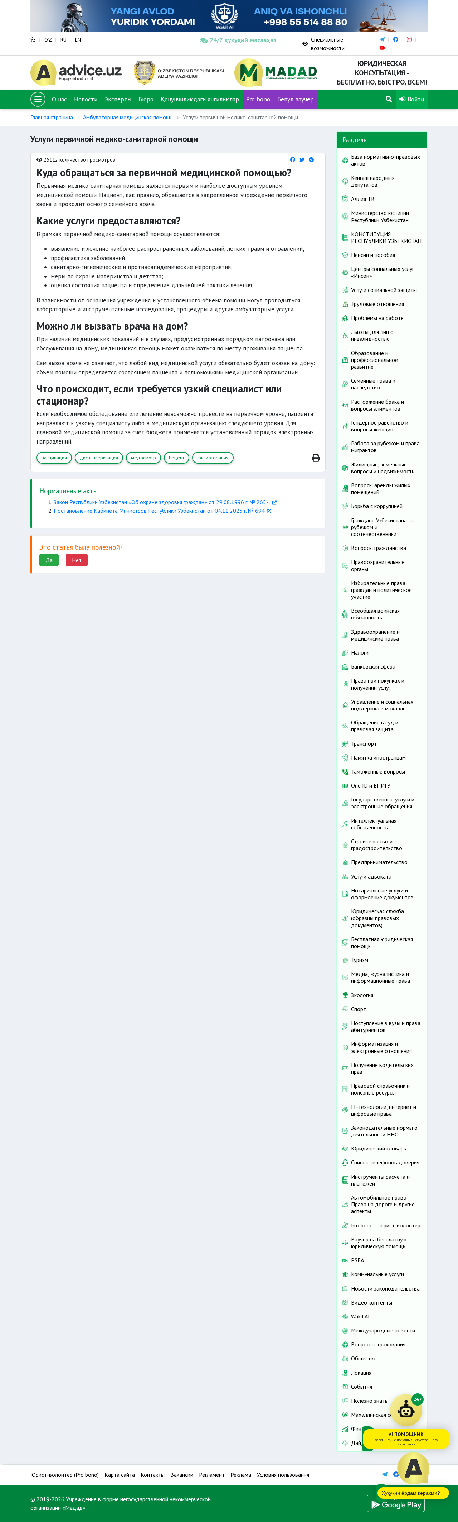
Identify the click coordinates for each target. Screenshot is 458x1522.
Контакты (153, 1474)
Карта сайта (119, 1474)
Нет (77, 560)
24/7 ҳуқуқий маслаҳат (243, 40)
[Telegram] (311, 159)
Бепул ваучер (295, 99)
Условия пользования (283, 1474)
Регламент (212, 1474)
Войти (415, 99)
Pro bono (258, 99)
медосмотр (143, 457)
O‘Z (48, 40)
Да (49, 560)
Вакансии (181, 1474)
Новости (85, 99)
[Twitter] (301, 159)
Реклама (240, 1474)
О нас (59, 99)
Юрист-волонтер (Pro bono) (64, 1474)
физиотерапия (213, 457)
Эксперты (117, 99)
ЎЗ (33, 40)
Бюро (146, 99)
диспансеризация (99, 457)
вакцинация (54, 457)
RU (63, 40)
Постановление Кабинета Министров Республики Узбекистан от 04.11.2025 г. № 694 (159, 510)
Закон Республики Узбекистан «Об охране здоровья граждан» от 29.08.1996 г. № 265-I (162, 502)
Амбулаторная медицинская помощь (128, 117)
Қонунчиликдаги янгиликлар (200, 99)
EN (78, 40)
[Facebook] (292, 159)
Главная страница (51, 117)
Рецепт (176, 457)
